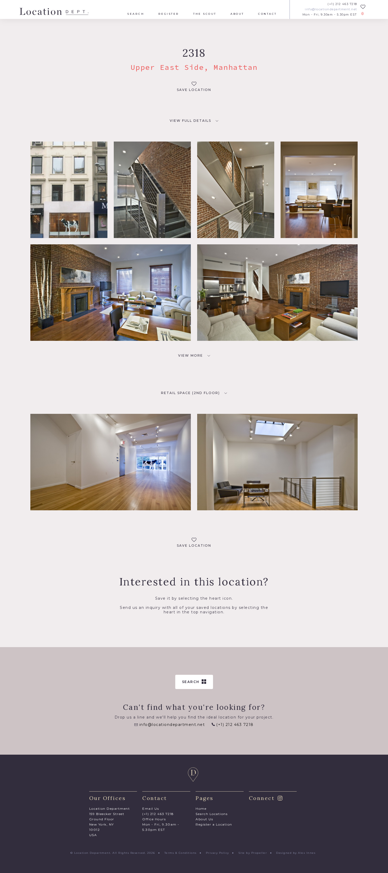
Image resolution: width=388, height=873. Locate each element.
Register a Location (214, 824)
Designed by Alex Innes (295, 853)
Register (168, 14)
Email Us (150, 809)
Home (201, 809)
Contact (267, 14)
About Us (204, 819)
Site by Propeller (252, 853)
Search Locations (212, 814)
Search (135, 14)
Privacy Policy (217, 853)
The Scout (204, 14)
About (237, 14)
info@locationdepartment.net (331, 9)
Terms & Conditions (180, 853)
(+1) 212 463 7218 (342, 4)
